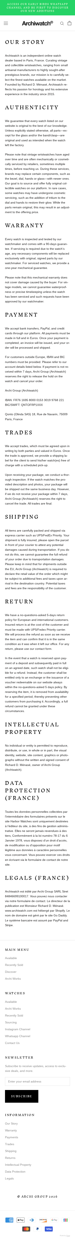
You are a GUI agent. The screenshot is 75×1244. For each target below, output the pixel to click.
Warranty (11, 1130)
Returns (10, 1157)
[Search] (62, 23)
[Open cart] (69, 23)
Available (11, 958)
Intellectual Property (18, 1164)
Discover (10, 971)
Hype (68, 1236)
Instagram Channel (17, 1029)
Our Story (11, 1123)
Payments (11, 1137)
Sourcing (11, 1022)
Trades (9, 1144)
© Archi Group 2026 (37, 1196)
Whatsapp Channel (17, 1036)
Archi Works (13, 978)
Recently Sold (14, 965)
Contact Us (12, 1043)
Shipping (10, 1151)
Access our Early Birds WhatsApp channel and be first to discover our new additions (38, 7)
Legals (9, 1178)
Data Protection (15, 1171)
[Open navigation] (6, 23)
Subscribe (21, 1096)
